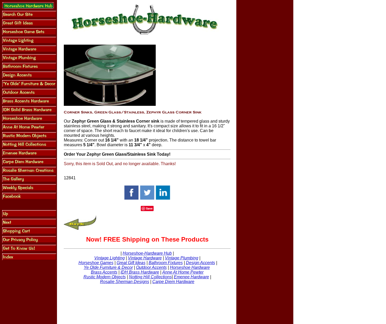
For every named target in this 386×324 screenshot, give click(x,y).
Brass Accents (104, 272)
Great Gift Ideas (131, 262)
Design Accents (200, 262)
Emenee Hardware (191, 277)
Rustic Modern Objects (105, 277)
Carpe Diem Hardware (173, 281)
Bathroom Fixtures (166, 262)
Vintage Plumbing (181, 258)
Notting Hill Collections (150, 277)
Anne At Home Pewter (183, 272)
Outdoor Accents (151, 267)
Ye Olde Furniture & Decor (108, 267)
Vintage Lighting (109, 258)
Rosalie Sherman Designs (124, 281)
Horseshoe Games (96, 262)
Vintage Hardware (145, 258)
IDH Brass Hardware (140, 272)
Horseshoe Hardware (190, 267)
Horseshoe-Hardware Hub (147, 253)
